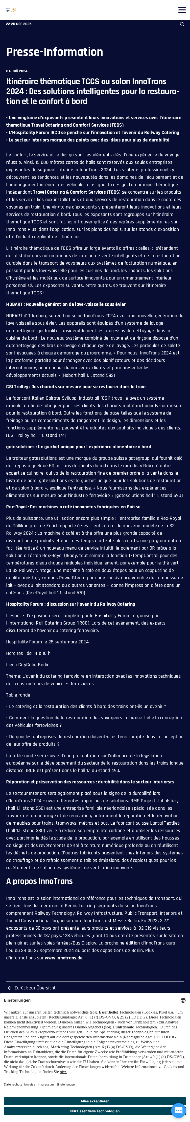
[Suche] (182, 24)
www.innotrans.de (64, 958)
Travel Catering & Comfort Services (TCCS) (76, 192)
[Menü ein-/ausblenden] (182, 9)
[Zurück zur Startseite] (8, 10)
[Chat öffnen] (178, 1110)
